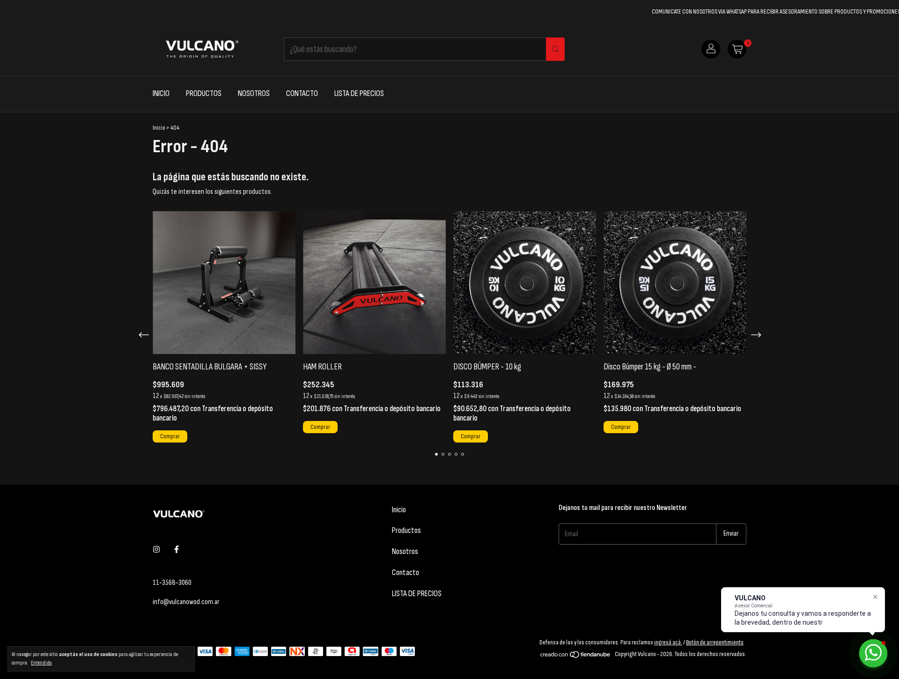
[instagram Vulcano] (156, 550)
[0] (737, 49)
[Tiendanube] (575, 656)
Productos (203, 93)
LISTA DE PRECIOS (359, 93)
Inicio (161, 93)
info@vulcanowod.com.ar (186, 602)
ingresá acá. (668, 642)
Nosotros (254, 93)
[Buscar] (555, 49)
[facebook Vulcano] (176, 550)
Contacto (302, 93)
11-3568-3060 (172, 582)
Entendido (41, 662)
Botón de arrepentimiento (715, 642)
